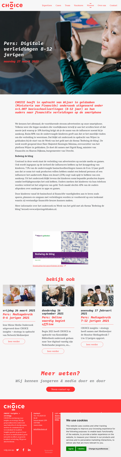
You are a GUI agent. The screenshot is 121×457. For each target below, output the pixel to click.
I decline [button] (81, 449)
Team (67, 5)
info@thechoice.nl (40, 429)
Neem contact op (60, 389)
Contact (113, 5)
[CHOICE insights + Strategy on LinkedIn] (29, 449)
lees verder (14, 341)
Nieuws (90, 5)
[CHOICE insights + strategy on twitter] (17, 449)
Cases (58, 5)
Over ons (102, 5)
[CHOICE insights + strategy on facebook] (23, 449)
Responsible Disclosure (49, 451)
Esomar (57, 418)
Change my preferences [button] (98, 449)
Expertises (47, 5)
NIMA (57, 420)
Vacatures (78, 5)
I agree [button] (70, 449)
